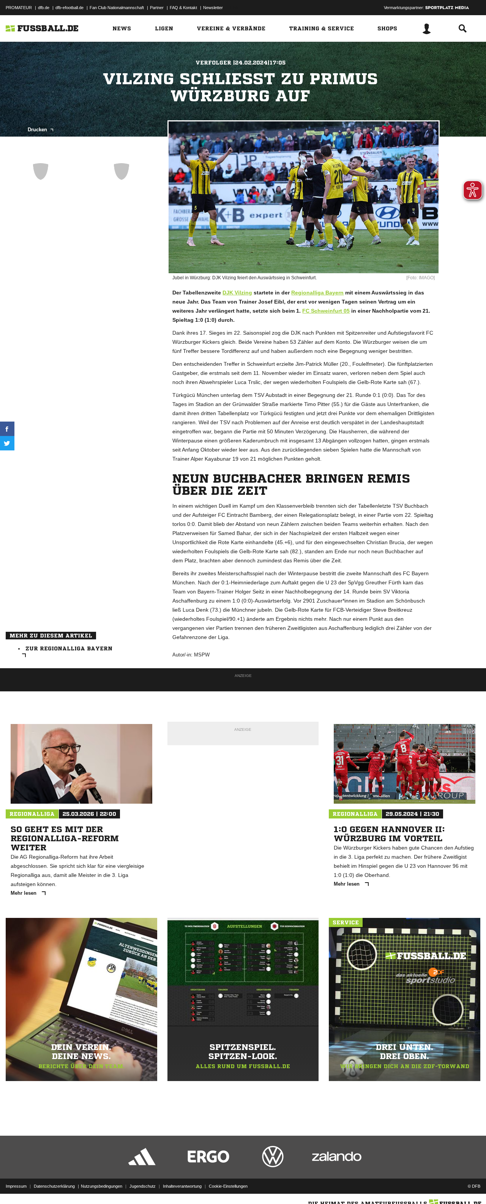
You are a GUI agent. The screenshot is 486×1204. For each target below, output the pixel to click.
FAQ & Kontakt (183, 7)
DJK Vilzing (237, 293)
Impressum (16, 1186)
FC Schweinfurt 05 (326, 311)
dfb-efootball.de (69, 7)
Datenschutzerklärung (54, 1186)
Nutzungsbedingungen (101, 1186)
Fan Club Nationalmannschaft (117, 7)
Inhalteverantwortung (182, 1186)
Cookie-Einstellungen (228, 1186)
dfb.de (43, 7)
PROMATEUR (19, 7)
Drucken (38, 129)
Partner (157, 7)
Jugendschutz (142, 1186)
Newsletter (213, 7)
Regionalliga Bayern (317, 293)
